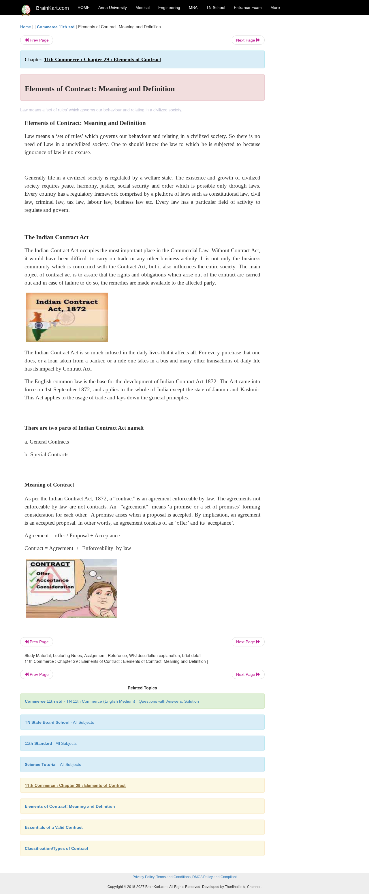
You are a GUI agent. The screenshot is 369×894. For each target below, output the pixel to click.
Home (25, 27)
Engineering (169, 7)
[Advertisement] (311, 110)
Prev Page (39, 40)
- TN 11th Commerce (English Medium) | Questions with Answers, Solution (112, 701)
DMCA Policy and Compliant (214, 877)
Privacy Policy (144, 877)
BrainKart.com (52, 8)
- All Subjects (59, 722)
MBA (193, 7)
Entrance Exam (248, 7)
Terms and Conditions (173, 877)
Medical (142, 7)
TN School (215, 7)
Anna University (112, 7)
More (275, 7)
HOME (84, 7)
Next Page (246, 40)
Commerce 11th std (56, 27)
